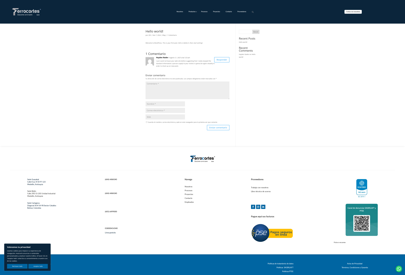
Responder (222, 59)
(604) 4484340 (111, 179)
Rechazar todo (17, 266)
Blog (163, 35)
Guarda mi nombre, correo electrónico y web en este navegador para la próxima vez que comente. (183, 122)
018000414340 (111, 228)
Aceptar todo (38, 266)
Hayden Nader (162, 57)
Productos (192, 11)
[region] (27, 257)
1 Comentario (172, 35)
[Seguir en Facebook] (253, 207)
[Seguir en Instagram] (258, 207)
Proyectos (216, 11)
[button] (252, 12)
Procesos (204, 11)
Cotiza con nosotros (353, 12)
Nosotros (180, 11)
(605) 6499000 (111, 212)
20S (149, 35)
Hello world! (243, 42)
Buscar (255, 32)
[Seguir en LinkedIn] (263, 207)
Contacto (229, 11)
